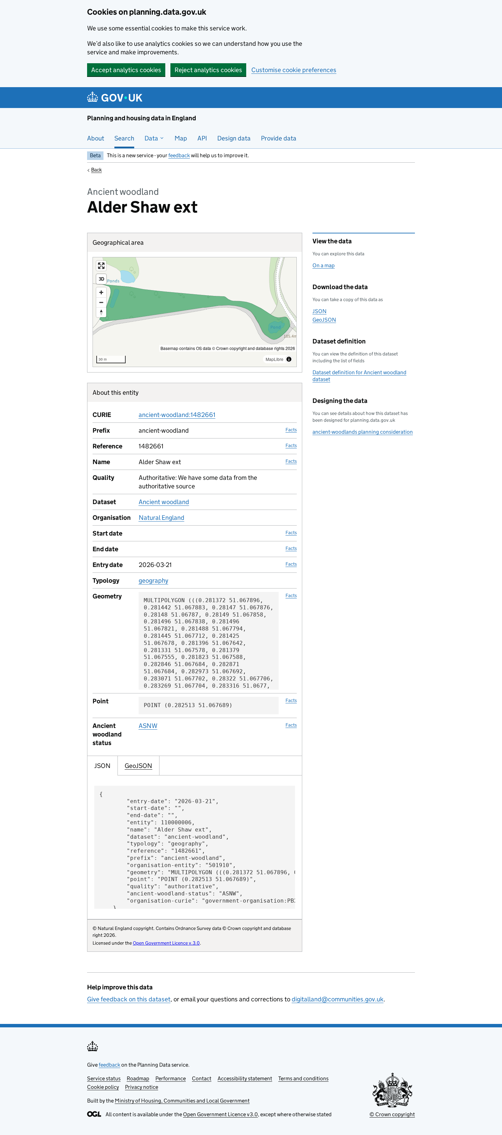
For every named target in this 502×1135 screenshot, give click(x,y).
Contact (201, 1078)
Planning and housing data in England (141, 118)
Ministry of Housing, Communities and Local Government (182, 1100)
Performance (170, 1078)
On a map (323, 265)
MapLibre (274, 359)
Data (151, 138)
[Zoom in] (101, 292)
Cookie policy (103, 1087)
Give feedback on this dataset (128, 999)
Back (96, 169)
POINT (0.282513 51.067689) (188, 705)
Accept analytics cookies (126, 70)
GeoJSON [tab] (138, 766)
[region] (194, 312)
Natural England (161, 518)
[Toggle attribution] (289, 359)
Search (124, 138)
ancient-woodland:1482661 (177, 415)
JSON (319, 311)
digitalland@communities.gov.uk (338, 999)
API (202, 138)
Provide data (278, 138)
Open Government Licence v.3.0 (166, 943)
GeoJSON (324, 319)
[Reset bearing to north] (101, 312)
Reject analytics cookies (208, 70)
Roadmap (138, 1078)
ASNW (148, 726)
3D (101, 279)
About (95, 138)
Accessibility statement (245, 1078)
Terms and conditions (303, 1078)
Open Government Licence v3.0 (220, 1114)
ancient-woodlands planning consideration (362, 432)
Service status (104, 1078)
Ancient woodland (164, 502)
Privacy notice (141, 1087)
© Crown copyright (392, 1114)
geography (153, 580)
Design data (234, 138)
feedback (179, 155)
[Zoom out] (101, 302)
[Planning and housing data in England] (116, 97)
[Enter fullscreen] (101, 266)
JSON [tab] (102, 766)
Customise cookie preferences (293, 70)
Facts (291, 430)
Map (181, 138)
